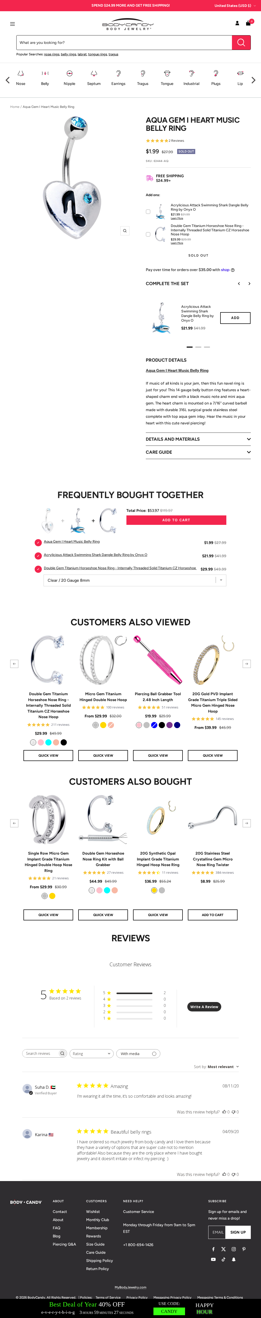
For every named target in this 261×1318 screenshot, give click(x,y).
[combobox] (92, 1053)
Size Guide (95, 1244)
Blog (56, 1236)
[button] (14, 664)
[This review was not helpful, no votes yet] (233, 1112)
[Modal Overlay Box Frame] (130, 1308)
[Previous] (8, 80)
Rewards (93, 1236)
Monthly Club (97, 1220)
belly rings (68, 54)
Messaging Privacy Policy (172, 1297)
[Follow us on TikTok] (223, 1259)
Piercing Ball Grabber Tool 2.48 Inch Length (158, 697)
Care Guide (96, 1252)
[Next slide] (246, 283)
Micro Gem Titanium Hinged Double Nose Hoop (103, 697)
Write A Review (204, 1006)
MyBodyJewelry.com (130, 1287)
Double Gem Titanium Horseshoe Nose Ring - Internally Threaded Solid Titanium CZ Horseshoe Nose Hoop (48, 705)
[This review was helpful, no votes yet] (224, 1112)
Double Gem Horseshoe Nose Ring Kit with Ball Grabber (103, 859)
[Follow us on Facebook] (213, 1249)
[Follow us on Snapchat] (234, 1259)
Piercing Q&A (64, 1244)
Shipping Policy (99, 1260)
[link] (33, 742)
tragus (113, 54)
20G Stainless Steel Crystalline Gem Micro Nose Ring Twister (213, 859)
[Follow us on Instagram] (234, 1249)
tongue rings (97, 54)
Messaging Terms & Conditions (220, 1297)
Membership (97, 1228)
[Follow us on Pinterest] (244, 1249)
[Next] (252, 80)
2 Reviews (176, 140)
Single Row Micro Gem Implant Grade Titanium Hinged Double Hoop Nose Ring (48, 862)
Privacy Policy (137, 1297)
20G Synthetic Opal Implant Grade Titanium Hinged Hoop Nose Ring (158, 859)
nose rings (51, 54)
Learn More (177, 218)
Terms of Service (108, 1297)
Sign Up (238, 1232)
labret (82, 54)
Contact (60, 1211)
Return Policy (97, 1268)
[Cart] (248, 24)
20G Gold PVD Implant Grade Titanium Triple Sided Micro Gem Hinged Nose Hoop (213, 703)
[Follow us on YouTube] (213, 1259)
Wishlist (93, 1211)
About (58, 1220)
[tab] (190, 347)
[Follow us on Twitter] (223, 1249)
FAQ (56, 1228)
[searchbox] (40, 1053)
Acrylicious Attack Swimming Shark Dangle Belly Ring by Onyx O (197, 314)
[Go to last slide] (235, 283)
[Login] (237, 24)
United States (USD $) (233, 6)
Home (14, 107)
